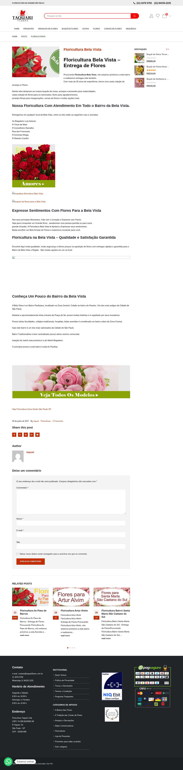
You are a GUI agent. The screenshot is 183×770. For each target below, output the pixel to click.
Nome (19, 519)
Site (18, 542)
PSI (51, 764)
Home (16, 29)
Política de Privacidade (64, 680)
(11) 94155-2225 (162, 3)
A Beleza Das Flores (63, 710)
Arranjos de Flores (48, 29)
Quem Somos (60, 675)
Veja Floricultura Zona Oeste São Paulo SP (31, 409)
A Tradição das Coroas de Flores (68, 715)
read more (24, 635)
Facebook (14, 435)
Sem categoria (61, 747)
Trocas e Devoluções (64, 686)
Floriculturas (46, 421)
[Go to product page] (139, 58)
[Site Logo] (22, 16)
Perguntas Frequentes (64, 697)
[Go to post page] (30, 597)
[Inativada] (112, 686)
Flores (96, 29)
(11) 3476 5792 (145, 3)
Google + (32, 435)
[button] (68, 648)
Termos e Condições (63, 691)
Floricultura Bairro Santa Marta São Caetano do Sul (116, 613)
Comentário (22, 487)
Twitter (20, 435)
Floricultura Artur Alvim (74, 610)
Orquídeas (131, 29)
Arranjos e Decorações (64, 721)
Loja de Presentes (62, 736)
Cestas (85, 29)
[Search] (135, 15)
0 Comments (58, 421)
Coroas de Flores (113, 29)
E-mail (19, 530)
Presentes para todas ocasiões (68, 742)
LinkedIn (26, 435)
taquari (36, 421)
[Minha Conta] (151, 16)
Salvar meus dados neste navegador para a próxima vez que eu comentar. (53, 554)
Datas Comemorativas (64, 726)
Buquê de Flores (70, 29)
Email (37, 435)
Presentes (28, 29)
